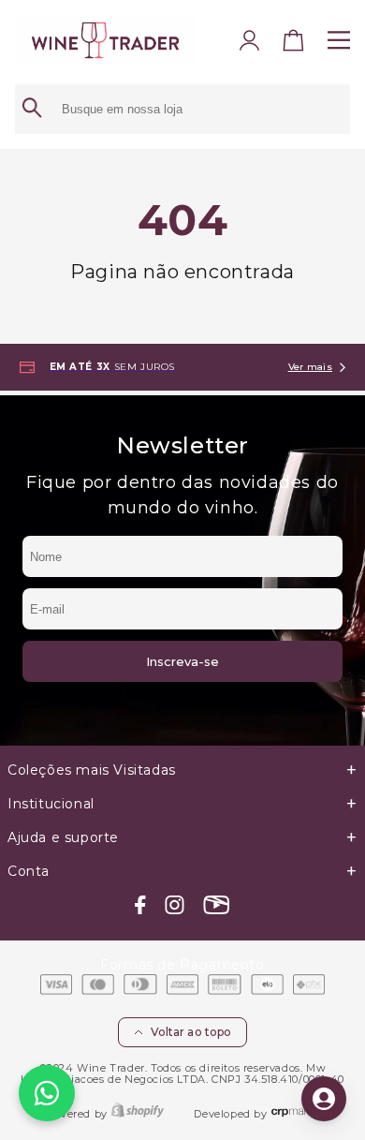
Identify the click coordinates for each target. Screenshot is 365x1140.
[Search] (32, 109)
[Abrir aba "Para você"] (323, 1098)
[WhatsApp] (47, 1093)
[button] (294, 44)
